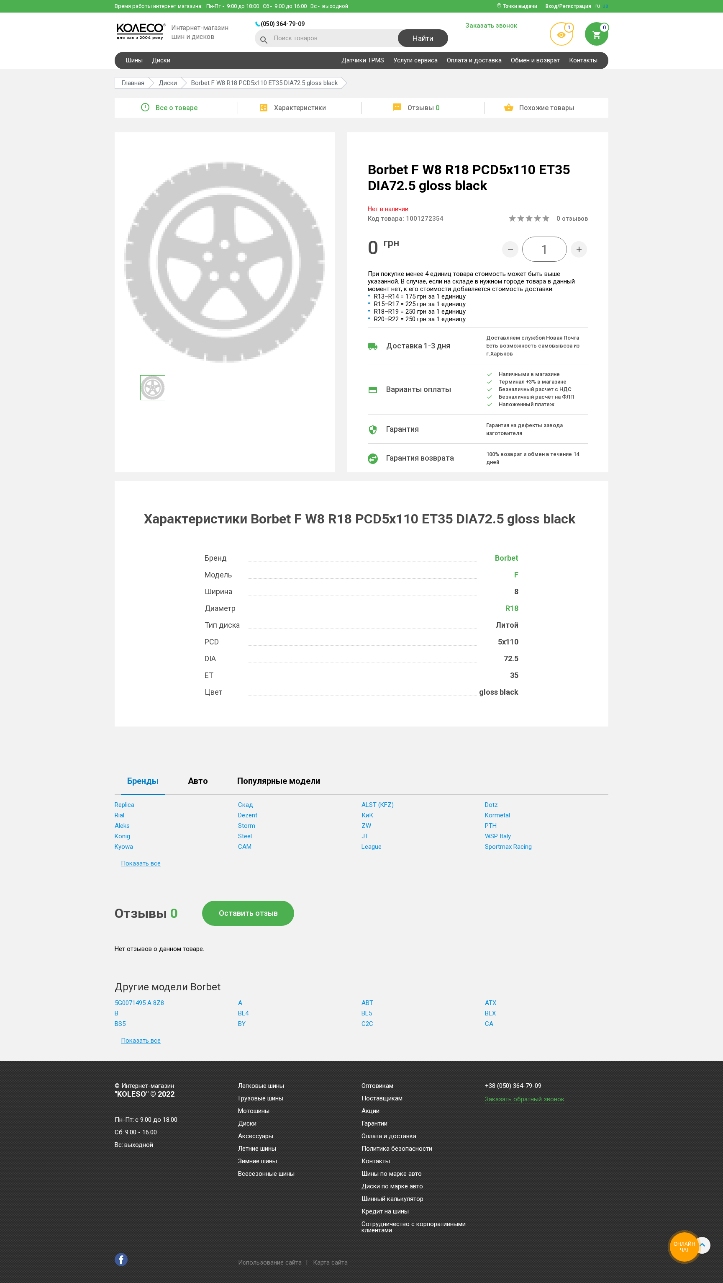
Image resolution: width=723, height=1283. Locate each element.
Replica (124, 805)
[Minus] (510, 249)
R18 (511, 608)
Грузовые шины (260, 1098)
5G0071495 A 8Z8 (139, 1003)
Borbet (506, 558)
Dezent (247, 815)
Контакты (583, 60)
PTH (491, 826)
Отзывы (423, 108)
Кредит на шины (385, 1211)
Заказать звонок (491, 26)
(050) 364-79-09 (283, 24)
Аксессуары (255, 1136)
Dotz (491, 805)
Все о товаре (176, 108)
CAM (244, 846)
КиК (367, 815)
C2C (367, 1024)
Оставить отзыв (248, 913)
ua (605, 6)
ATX (490, 1003)
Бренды (143, 781)
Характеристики (300, 108)
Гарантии (374, 1124)
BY (242, 1024)
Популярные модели (278, 781)
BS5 (120, 1024)
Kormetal (497, 815)
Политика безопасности (397, 1149)
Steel (245, 836)
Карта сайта (330, 1262)
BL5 (367, 1013)
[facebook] (121, 1259)
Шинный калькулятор (392, 1199)
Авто (198, 781)
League (372, 846)
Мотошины (253, 1111)
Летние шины (257, 1149)
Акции (370, 1111)
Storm (246, 826)
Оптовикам (377, 1086)
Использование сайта (270, 1262)
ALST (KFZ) (378, 805)
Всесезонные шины (266, 1174)
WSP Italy (498, 836)
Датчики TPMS (362, 60)
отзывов (572, 218)
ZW (366, 826)
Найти (423, 38)
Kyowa (124, 846)
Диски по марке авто (392, 1186)
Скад (245, 805)
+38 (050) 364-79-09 (513, 1086)
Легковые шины (261, 1086)
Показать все (141, 863)
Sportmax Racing (508, 846)
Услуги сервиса (415, 60)
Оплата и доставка (474, 60)
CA (489, 1024)
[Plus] (579, 249)
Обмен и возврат (535, 60)
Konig (122, 836)
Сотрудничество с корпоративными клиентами (414, 1227)
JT (365, 836)
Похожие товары (546, 108)
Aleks (122, 826)
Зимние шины (257, 1161)
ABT (367, 1003)
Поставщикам (382, 1098)
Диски (161, 60)
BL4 (243, 1013)
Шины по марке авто (392, 1174)
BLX (490, 1013)
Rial (119, 815)
